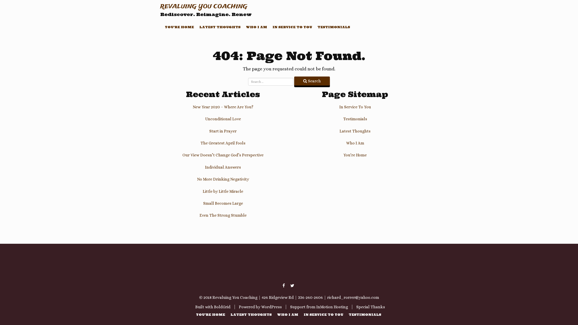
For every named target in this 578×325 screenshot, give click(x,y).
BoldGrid (222, 307)
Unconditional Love (223, 119)
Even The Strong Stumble (223, 215)
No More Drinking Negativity (223, 179)
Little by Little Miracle (223, 191)
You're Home (355, 155)
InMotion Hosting (332, 307)
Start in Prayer (223, 131)
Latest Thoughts (219, 27)
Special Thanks (370, 307)
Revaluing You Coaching (203, 7)
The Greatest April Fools (222, 143)
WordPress (271, 307)
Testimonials (333, 27)
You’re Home (179, 27)
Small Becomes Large (223, 203)
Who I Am (256, 27)
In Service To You (292, 27)
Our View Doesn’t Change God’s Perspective (222, 155)
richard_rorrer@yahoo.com (353, 297)
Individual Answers (223, 167)
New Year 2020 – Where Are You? (223, 107)
